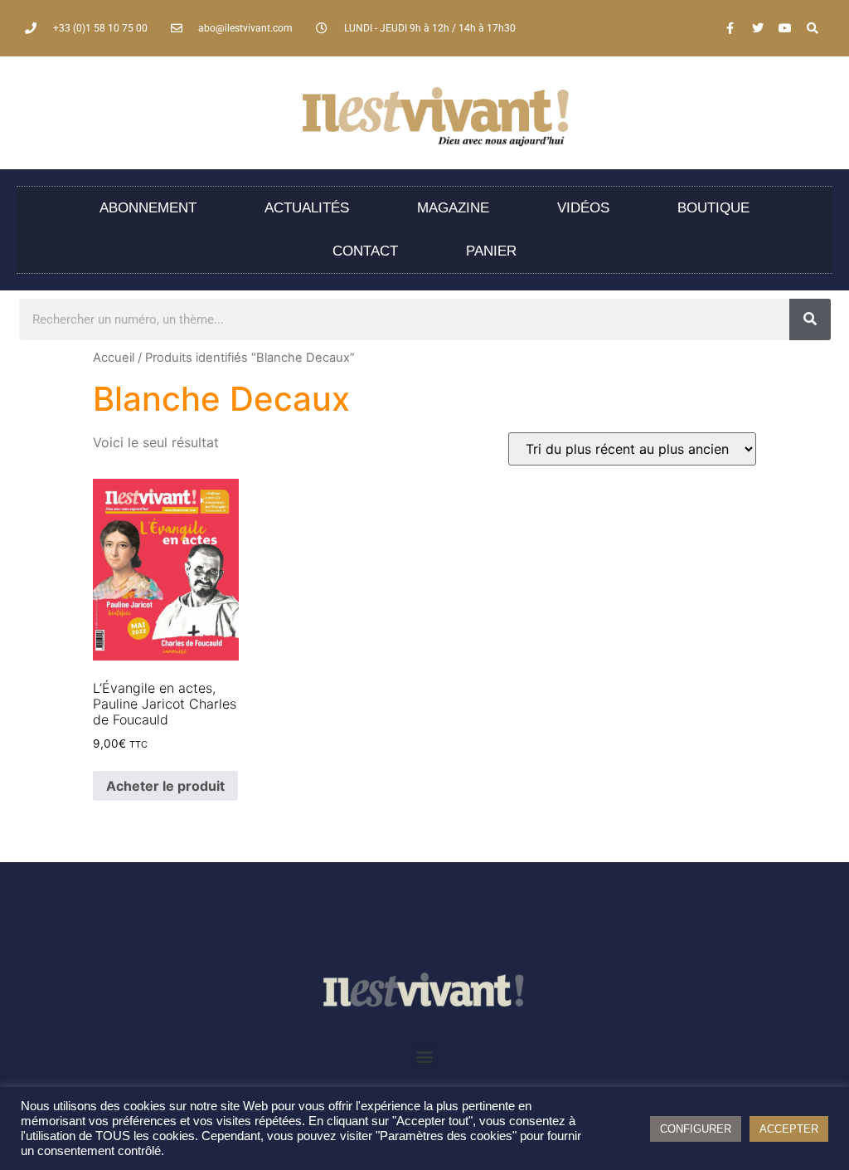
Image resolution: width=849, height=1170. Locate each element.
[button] (425, 1056)
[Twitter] (757, 28)
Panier (491, 251)
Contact (365, 251)
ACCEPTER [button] (788, 1129)
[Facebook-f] (730, 28)
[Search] (812, 28)
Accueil (113, 357)
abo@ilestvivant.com (245, 28)
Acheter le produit (165, 786)
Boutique (713, 208)
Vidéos (583, 208)
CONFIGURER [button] (695, 1129)
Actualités (306, 208)
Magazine (453, 208)
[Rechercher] (810, 319)
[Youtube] (785, 28)
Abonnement (147, 208)
